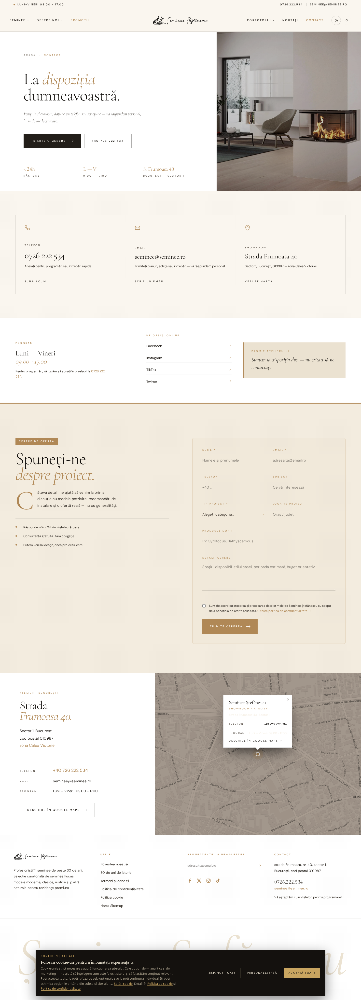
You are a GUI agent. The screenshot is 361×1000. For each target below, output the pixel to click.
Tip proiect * (215, 503)
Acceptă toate (302, 972)
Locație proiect (289, 503)
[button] (258, 754)
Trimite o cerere (48, 140)
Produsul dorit (217, 530)
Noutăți (290, 20)
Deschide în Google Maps (53, 810)
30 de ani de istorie (115, 872)
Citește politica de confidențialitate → (284, 611)
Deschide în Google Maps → (256, 740)
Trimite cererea (226, 626)
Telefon (210, 476)
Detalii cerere (216, 557)
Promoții (80, 20)
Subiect (280, 476)
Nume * (209, 449)
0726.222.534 (291, 4)
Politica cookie (111, 897)
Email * (280, 449)
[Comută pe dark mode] (336, 20)
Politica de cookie (160, 984)
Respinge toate (221, 972)
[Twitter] (199, 880)
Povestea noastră (114, 864)
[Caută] (346, 20)
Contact (315, 20)
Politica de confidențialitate (122, 889)
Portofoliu (259, 20)
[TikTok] (217, 880)
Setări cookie (123, 984)
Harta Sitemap (111, 905)
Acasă (30, 55)
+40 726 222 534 (108, 140)
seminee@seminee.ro (328, 4)
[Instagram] (208, 880)
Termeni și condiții (114, 881)
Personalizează (262, 972)
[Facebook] (189, 880)
